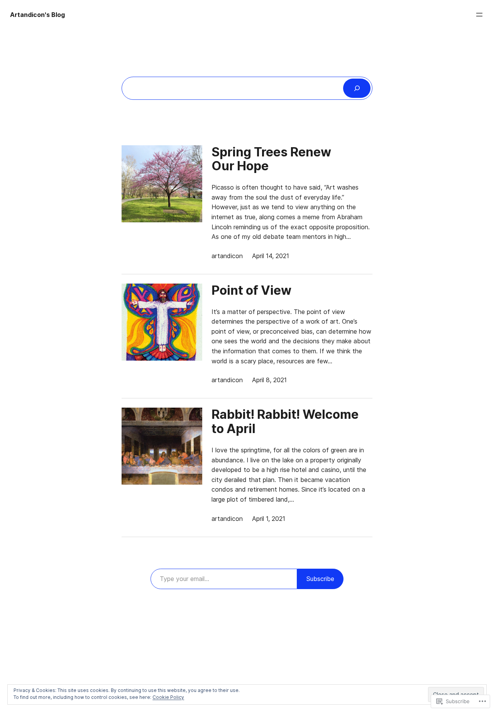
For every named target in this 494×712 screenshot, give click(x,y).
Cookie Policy (168, 697)
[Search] (356, 88)
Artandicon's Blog (37, 14)
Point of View (251, 291)
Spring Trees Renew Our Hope (271, 159)
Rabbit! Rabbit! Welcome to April (285, 422)
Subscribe (320, 579)
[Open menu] (479, 14)
